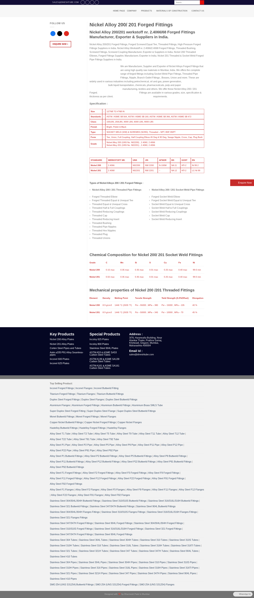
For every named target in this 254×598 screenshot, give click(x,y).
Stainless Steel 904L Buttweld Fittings (156, 506)
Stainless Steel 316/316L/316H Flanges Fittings (172, 512)
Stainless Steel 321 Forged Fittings (163, 528)
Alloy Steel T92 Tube (108, 439)
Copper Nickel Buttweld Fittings (66, 422)
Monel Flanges (108, 416)
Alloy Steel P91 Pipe (84, 450)
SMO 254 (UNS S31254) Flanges (156, 584)
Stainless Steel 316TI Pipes (183, 568)
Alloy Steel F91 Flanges (90, 495)
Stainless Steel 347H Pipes (152, 573)
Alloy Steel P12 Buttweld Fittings (103, 461)
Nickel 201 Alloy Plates (62, 344)
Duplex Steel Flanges (92, 399)
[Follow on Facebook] (83, 2)
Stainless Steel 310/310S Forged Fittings (71, 528)
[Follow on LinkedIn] (97, 2)
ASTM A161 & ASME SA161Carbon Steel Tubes (104, 366)
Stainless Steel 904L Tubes (184, 551)
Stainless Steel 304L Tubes (93, 540)
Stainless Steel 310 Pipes (152, 562)
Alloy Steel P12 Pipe (172, 445)
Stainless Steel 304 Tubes (63, 540)
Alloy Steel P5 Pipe (104, 445)
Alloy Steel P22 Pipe (60, 450)
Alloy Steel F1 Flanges (62, 489)
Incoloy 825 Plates (99, 339)
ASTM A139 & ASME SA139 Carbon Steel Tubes (104, 360)
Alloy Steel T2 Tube (82, 433)
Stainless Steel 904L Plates (104, 348)
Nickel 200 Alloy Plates (62, 339)
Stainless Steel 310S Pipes (181, 562)
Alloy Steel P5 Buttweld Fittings (135, 456)
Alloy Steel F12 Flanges (191, 489)
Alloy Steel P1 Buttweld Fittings (66, 456)
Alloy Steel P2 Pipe (82, 445)
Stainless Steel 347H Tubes (153, 551)
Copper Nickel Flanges (130, 422)
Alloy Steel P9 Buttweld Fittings (169, 456)
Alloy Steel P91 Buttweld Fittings (174, 461)
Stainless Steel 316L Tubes (124, 545)
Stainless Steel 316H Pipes (153, 568)
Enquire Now (245, 182)
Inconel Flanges (84, 388)
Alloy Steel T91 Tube (84, 439)
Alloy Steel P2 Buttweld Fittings (100, 456)
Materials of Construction (171, 11)
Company (132, 11)
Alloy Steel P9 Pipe (126, 445)
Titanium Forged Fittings (62, 394)
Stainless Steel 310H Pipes (64, 568)
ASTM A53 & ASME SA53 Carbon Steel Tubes (103, 353)
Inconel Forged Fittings (62, 388)
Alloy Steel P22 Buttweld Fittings (138, 461)
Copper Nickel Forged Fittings (100, 422)
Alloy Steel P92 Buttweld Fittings (67, 467)
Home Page (119, 11)
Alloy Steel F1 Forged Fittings (65, 473)
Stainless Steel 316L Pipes (123, 568)
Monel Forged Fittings (87, 416)
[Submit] (202, 2)
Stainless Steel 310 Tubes (153, 540)
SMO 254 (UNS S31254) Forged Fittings (116, 584)
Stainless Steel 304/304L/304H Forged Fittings (158, 523)
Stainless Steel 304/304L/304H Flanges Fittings (75, 512)
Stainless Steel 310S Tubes (183, 540)
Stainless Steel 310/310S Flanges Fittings (123, 512)
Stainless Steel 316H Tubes (154, 545)
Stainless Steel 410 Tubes (63, 556)
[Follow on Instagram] (87, 2)
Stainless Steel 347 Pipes (122, 573)
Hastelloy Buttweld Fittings (64, 428)
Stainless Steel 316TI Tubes (185, 545)
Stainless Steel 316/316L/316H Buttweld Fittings (173, 501)
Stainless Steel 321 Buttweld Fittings (69, 506)
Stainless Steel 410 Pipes (63, 579)
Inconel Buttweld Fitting (106, 388)
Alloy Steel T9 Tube (127, 433)
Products (146, 11)
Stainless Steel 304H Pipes (122, 562)
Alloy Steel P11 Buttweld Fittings (67, 461)
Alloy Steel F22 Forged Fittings (134, 478)
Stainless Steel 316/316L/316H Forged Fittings (118, 528)
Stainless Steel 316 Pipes (93, 568)
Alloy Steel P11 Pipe (148, 445)
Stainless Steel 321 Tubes (63, 551)
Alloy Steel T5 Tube (105, 433)
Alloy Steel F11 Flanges (164, 489)
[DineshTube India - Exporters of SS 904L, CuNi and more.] (70, 11)
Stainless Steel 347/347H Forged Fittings (71, 523)
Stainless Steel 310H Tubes (64, 545)
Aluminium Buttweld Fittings (115, 405)
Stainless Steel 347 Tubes (123, 551)
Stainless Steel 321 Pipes (63, 573)
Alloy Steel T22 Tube (61, 439)
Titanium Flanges (86, 394)
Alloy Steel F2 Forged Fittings (98, 473)
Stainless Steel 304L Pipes (92, 562)
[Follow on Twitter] (92, 2)
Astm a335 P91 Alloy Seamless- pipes (66, 353)
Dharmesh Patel (132, 594)
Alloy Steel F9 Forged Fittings (163, 473)
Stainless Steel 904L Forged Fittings (113, 523)
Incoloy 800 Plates (99, 344)
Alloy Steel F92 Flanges (117, 495)
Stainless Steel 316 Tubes (94, 545)
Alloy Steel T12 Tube (174, 433)
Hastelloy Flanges (116, 428)
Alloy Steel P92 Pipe (107, 450)
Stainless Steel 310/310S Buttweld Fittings (124, 501)
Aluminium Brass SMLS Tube (147, 405)
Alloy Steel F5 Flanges (113, 489)
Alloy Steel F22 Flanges (63, 495)
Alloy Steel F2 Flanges (87, 489)
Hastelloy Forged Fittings (92, 428)
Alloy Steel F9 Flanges (138, 489)
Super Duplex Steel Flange (101, 411)
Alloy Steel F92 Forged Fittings (66, 484)
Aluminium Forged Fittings (85, 405)
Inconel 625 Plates (59, 363)
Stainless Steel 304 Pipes (63, 562)
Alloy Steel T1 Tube (60, 433)
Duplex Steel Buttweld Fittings (121, 399)
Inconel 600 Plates (59, 359)
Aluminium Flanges (60, 405)
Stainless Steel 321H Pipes (92, 573)
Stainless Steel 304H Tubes (123, 540)
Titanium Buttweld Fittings (110, 394)
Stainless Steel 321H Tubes (93, 551)
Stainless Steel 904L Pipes (182, 573)
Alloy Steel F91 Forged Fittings (168, 478)
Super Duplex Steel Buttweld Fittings (136, 411)
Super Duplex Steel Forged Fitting (67, 411)
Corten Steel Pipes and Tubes (65, 348)
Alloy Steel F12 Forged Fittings (100, 478)
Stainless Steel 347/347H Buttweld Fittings (112, 506)
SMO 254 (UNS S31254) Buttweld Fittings (72, 584)
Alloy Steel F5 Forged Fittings (130, 473)
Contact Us (198, 11)
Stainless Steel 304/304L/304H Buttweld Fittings (75, 501)
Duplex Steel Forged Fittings (65, 399)
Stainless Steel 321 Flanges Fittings (68, 517)
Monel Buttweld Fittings (62, 416)
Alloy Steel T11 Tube (150, 433)
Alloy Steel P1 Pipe (60, 445)
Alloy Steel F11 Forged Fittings (66, 478)
